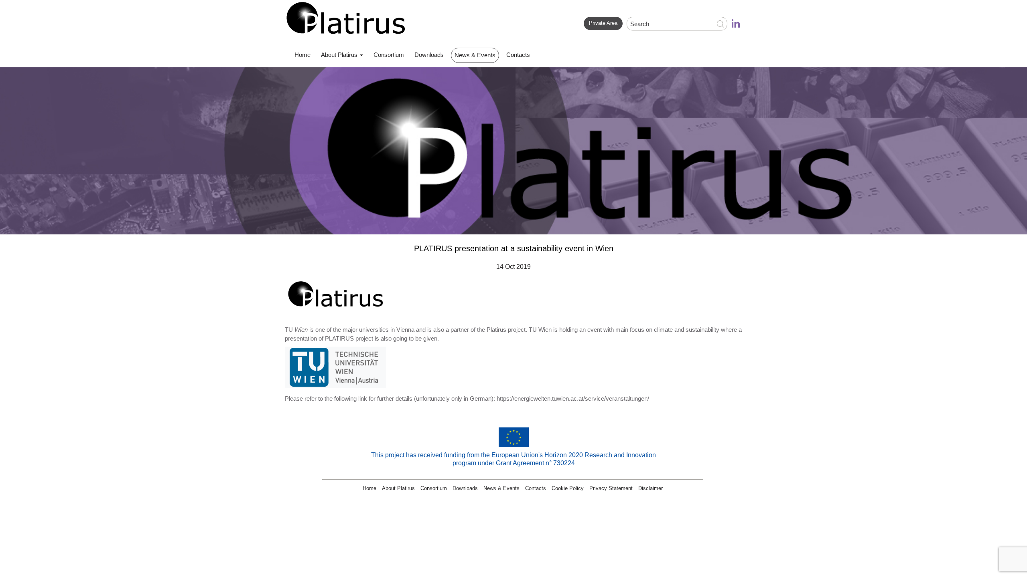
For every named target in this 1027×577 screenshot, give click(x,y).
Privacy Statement (611, 488)
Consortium (388, 54)
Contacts (518, 54)
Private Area (603, 23)
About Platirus (340, 54)
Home (302, 54)
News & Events (475, 55)
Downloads (429, 54)
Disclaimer (650, 488)
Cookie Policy (568, 488)
